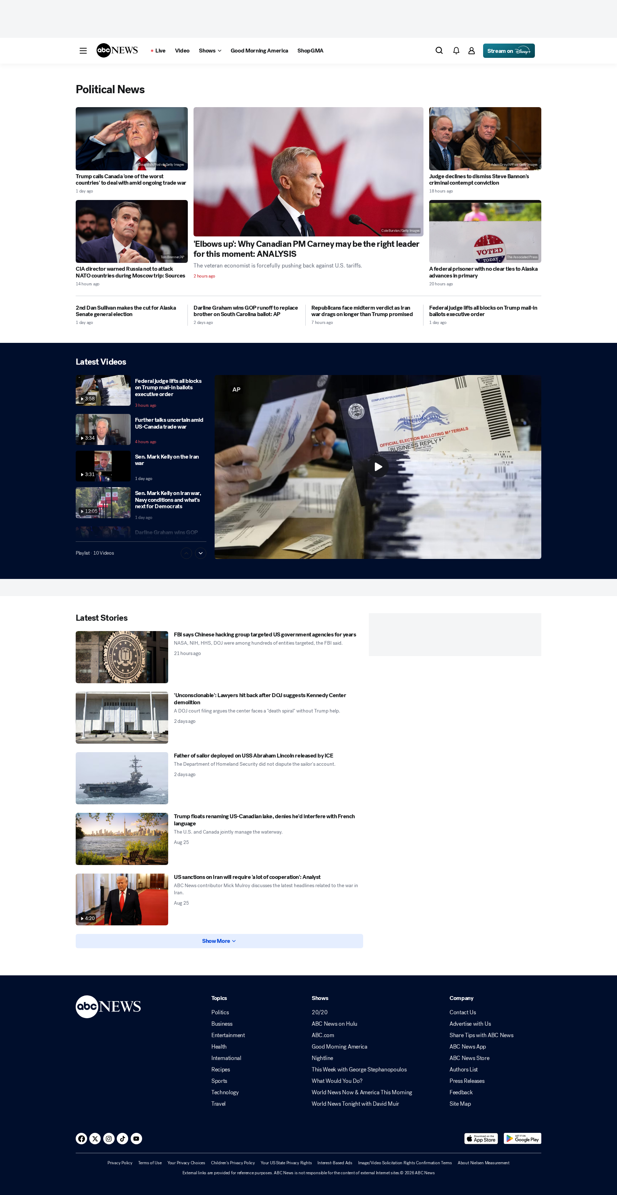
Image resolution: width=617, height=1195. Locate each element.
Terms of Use (150, 1163)
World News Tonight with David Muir (355, 1104)
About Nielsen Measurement (484, 1163)
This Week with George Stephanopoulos (359, 1069)
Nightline (322, 1058)
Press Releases (467, 1081)
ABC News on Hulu (334, 1024)
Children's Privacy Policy (233, 1163)
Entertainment (228, 1035)
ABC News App (468, 1047)
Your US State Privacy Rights (286, 1163)
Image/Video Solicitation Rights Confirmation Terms (405, 1163)
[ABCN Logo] (117, 50)
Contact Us (463, 1012)
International (226, 1058)
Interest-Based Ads (334, 1163)
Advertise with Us (470, 1024)
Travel (218, 1104)
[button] (83, 51)
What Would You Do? (337, 1081)
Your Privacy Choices (186, 1163)
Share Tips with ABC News (481, 1035)
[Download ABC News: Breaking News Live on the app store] (481, 1138)
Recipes (220, 1069)
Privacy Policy (119, 1163)
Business (221, 1024)
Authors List (464, 1069)
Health (219, 1047)
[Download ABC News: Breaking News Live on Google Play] (522, 1138)
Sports (219, 1081)
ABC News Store (470, 1058)
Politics (220, 1012)
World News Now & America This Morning (362, 1092)
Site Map (460, 1104)
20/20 (319, 1012)
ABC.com (323, 1035)
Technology (225, 1092)
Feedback (461, 1092)
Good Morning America (339, 1047)
